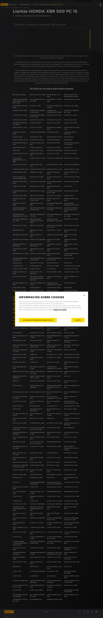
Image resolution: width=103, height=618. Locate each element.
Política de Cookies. (60, 310)
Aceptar (78, 320)
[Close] (84, 295)
